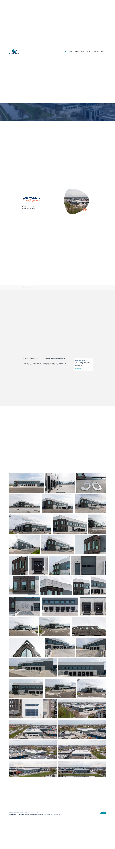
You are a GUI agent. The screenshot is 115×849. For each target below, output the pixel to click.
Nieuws (82, 51)
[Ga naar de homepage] (14, 51)
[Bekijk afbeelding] (26, 483)
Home (65, 51)
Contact (102, 51)
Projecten (77, 51)
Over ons (88, 51)
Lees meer (58, 814)
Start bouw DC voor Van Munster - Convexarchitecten (37, 368)
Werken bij (95, 51)
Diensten (70, 51)
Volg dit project (78, 368)
